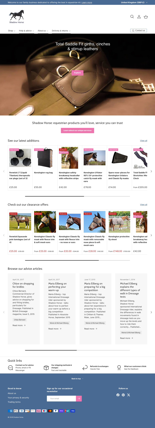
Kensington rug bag (43, 172)
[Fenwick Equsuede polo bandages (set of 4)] (20, 222)
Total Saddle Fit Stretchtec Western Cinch (142, 175)
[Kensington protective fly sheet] (119, 222)
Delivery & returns (60, 31)
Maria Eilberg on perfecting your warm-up (57, 287)
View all (143, 140)
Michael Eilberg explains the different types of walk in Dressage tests (130, 290)
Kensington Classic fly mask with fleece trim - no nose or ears (69, 239)
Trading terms (14, 402)
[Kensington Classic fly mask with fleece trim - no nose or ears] (70, 222)
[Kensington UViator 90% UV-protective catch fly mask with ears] (94, 158)
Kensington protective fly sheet (119, 238)
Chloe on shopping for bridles (23, 285)
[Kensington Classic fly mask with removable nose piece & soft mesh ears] (94, 222)
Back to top (76, 379)
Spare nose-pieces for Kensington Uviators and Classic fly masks (119, 175)
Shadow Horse (18, 417)
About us (42, 31)
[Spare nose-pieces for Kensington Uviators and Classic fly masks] (119, 158)
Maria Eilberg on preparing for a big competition (94, 287)
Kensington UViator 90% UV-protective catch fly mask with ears (93, 176)
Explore (77, 73)
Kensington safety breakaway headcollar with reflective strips (69, 175)
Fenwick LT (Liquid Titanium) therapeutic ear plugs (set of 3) (19, 175)
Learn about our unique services (77, 130)
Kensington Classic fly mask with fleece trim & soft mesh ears (44, 239)
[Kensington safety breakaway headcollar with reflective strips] (70, 158)
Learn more (87, 2)
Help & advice (25, 31)
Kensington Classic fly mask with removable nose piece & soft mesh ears (94, 240)
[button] (145, 16)
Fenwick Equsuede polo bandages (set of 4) (19, 239)
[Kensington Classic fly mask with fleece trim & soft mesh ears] (45, 222)
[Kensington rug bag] (45, 158)
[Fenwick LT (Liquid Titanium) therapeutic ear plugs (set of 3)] (20, 158)
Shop (10, 31)
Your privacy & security (18, 397)
